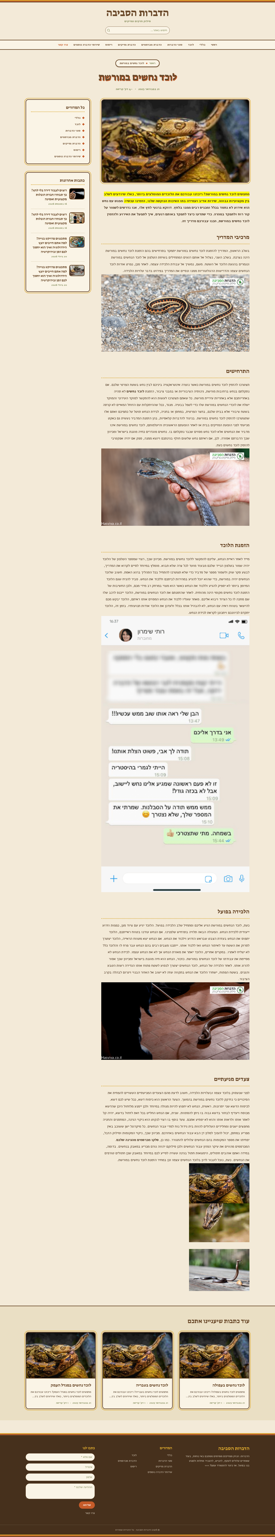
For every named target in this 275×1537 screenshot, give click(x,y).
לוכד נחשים (135, 391)
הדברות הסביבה (137, 13)
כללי (202, 45)
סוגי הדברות (174, 45)
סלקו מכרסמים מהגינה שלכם (137, 1139)
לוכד (191, 45)
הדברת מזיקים (127, 45)
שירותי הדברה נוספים (86, 45)
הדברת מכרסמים (151, 45)
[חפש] (108, 30)
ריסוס (108, 45)
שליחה (87, 1505)
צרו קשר (63, 45)
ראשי (214, 45)
